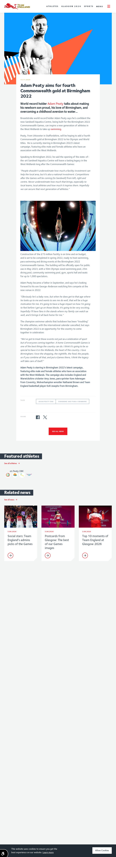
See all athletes (10, 463)
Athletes (52, 6)
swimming (56, 129)
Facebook (38, 417)
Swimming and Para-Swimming (72, 401)
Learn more (48, 852)
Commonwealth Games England (17, 6)
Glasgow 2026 (71, 6)
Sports (88, 6)
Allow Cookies (102, 850)
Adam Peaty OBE (45, 401)
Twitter (45, 417)
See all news (58, 431)
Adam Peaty (55, 103)
